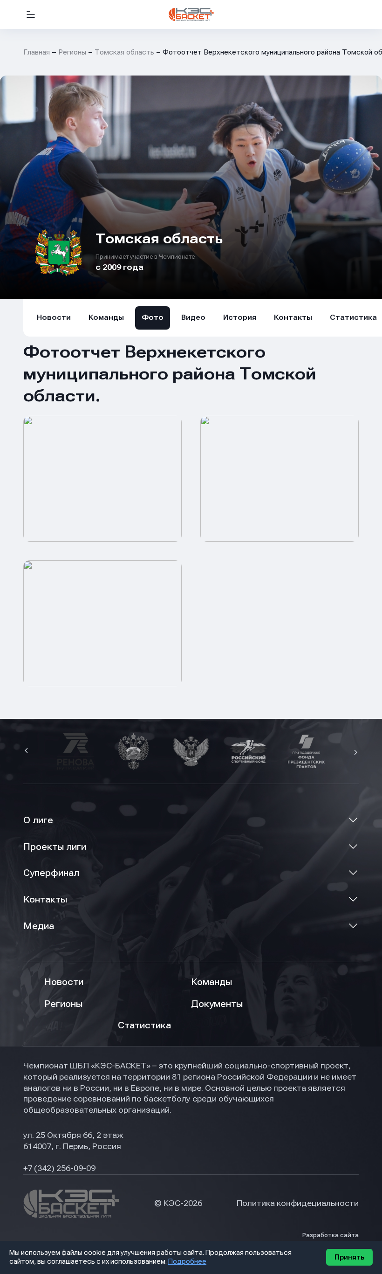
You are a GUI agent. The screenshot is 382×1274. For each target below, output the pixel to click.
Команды (106, 317)
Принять (349, 1257)
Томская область (124, 52)
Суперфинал (51, 873)
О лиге (38, 820)
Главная (36, 52)
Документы (217, 1004)
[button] (27, 751)
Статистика (144, 1025)
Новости (54, 317)
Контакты (293, 317)
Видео (193, 317)
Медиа (38, 926)
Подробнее (187, 1261)
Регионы (72, 52)
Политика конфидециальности (298, 1203)
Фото (153, 317)
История (239, 317)
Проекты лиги (54, 846)
